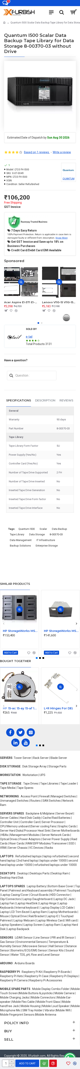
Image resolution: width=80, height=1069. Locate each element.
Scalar (43, 528)
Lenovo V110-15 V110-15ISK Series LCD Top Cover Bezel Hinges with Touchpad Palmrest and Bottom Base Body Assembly (59, 302)
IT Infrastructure (46, 540)
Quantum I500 (26, 528)
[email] (11, 375)
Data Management (21, 540)
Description (45, 400)
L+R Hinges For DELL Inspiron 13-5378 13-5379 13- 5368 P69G (61, 708)
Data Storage (37, 534)
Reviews (66, 400)
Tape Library (17, 534)
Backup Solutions (20, 545)
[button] (38, 323)
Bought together (15, 661)
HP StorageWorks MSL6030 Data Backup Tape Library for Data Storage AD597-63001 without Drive (61, 631)
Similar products (15, 584)
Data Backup (59, 528)
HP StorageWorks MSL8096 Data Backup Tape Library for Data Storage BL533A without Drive (20, 631)
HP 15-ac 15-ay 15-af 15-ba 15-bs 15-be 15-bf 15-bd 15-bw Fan (20, 708)
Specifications (18, 400)
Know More (61, 237)
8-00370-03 (56, 534)
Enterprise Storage (47, 545)
